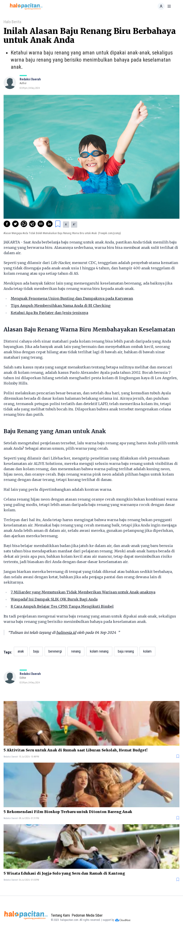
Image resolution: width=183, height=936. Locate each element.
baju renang (126, 651)
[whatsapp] (24, 223)
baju (36, 651)
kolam (147, 651)
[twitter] (15, 223)
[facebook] (7, 223)
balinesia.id (66, 632)
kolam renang (99, 651)
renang (76, 651)
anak (21, 651)
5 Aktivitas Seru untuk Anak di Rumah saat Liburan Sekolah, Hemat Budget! (76, 750)
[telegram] (32, 223)
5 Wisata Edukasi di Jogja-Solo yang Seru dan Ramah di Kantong (64, 873)
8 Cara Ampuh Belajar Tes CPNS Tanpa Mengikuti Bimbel (62, 606)
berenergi (55, 651)
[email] (40, 223)
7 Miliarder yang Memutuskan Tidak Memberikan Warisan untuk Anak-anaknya (83, 592)
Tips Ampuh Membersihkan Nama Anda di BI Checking (60, 305)
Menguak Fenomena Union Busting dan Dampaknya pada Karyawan (72, 298)
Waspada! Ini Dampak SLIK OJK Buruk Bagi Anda (54, 599)
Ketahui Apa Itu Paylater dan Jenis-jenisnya (49, 312)
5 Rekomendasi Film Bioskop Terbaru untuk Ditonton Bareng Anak (68, 811)
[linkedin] (49, 223)
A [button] (66, 224)
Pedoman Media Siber (87, 915)
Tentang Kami (60, 915)
